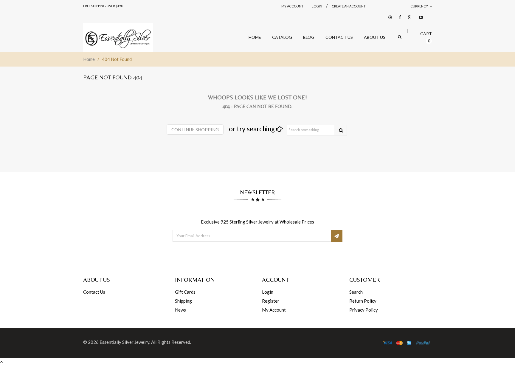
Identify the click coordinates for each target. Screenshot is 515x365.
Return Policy (362, 301)
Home (89, 59)
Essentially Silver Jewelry (124, 342)
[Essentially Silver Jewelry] (118, 37)
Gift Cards (185, 292)
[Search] (341, 130)
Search (356, 292)
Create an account (349, 6)
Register (270, 301)
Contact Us (94, 292)
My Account (292, 6)
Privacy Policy (363, 309)
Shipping (183, 301)
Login (267, 292)
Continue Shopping (195, 129)
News (180, 309)
